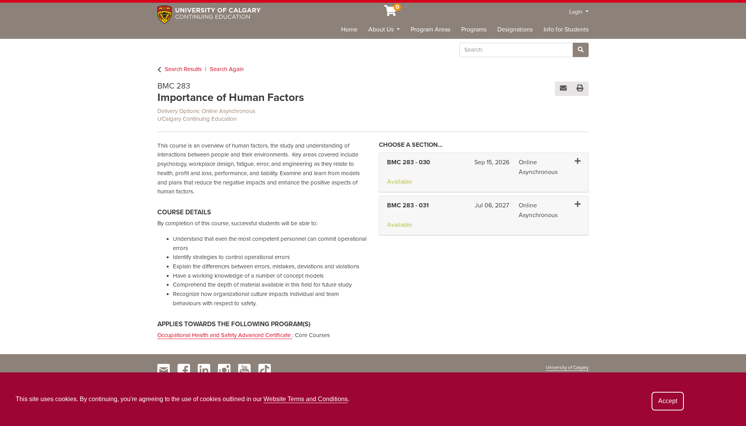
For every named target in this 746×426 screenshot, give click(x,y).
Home (349, 29)
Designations (515, 29)
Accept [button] (667, 401)
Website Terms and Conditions (305, 399)
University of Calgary (567, 367)
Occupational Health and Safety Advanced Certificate (224, 335)
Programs (473, 29)
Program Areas (430, 29)
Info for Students (566, 29)
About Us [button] (381, 29)
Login (576, 12)
